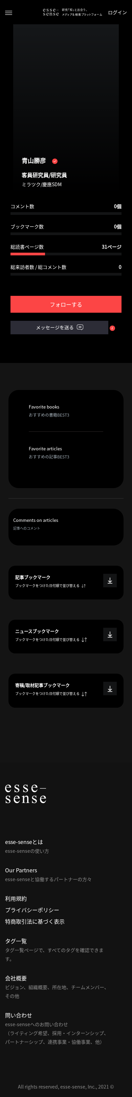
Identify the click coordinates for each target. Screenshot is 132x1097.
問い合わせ (18, 1015)
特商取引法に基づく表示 (35, 921)
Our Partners (21, 870)
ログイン (117, 12)
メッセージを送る (55, 327)
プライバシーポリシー (32, 910)
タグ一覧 (16, 941)
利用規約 (16, 898)
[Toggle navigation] (8, 12)
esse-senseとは (24, 842)
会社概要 (16, 978)
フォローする (66, 304)
